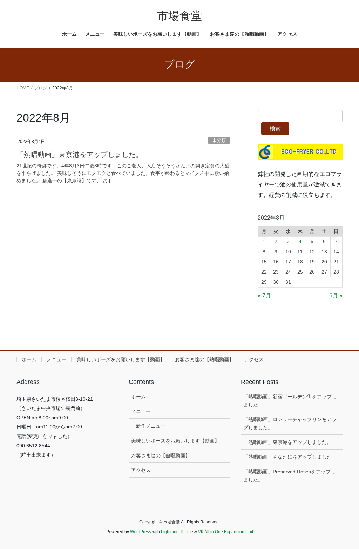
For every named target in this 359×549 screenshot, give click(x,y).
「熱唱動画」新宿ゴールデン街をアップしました (290, 400)
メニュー (56, 359)
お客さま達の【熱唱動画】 (204, 359)
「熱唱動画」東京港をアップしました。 (79, 154)
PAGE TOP (344, 526)
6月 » (336, 295)
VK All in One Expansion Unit (225, 531)
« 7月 (264, 295)
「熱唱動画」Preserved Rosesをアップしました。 (289, 475)
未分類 (219, 140)
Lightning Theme (177, 531)
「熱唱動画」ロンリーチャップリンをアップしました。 (290, 423)
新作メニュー (150, 426)
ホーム (29, 359)
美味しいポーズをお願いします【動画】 (120, 359)
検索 (275, 128)
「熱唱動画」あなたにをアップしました (287, 457)
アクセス (254, 359)
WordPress (140, 531)
